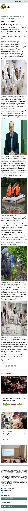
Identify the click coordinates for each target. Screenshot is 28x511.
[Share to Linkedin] (12, 366)
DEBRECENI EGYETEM (11, 5)
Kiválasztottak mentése (8, 498)
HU (24, 1)
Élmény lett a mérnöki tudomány (10, 435)
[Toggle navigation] (21, 6)
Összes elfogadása (7, 506)
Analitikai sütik (7, 492)
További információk (6, 485)
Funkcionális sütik (7, 490)
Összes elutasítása (7, 502)
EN (26, 1)
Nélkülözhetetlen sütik (9, 488)
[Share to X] (9, 366)
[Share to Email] (15, 366)
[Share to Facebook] (6, 366)
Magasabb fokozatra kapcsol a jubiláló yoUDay (12, 399)
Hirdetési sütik (7, 495)
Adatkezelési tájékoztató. (19, 482)
